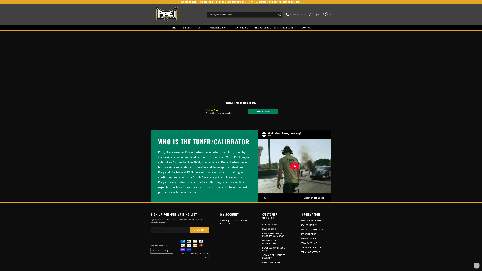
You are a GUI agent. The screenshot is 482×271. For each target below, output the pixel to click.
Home (173, 27)
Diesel (187, 27)
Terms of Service (310, 252)
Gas (200, 27)
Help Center (269, 228)
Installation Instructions (270, 242)
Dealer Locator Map (312, 229)
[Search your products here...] (280, 14)
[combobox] (245, 15)
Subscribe (199, 230)
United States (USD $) (160, 251)
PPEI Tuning (194, 254)
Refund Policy (308, 238)
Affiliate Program (311, 220)
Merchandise (240, 27)
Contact (307, 27)
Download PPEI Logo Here (273, 249)
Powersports (217, 27)
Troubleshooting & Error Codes (275, 27)
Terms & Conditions (312, 247)
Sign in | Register (225, 222)
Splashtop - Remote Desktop (273, 256)
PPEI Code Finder (271, 262)
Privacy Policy (309, 243)
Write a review (263, 111)
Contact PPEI (269, 224)
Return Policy (309, 234)
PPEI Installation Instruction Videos (273, 235)
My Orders (241, 220)
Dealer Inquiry (309, 225)
